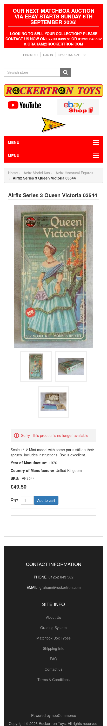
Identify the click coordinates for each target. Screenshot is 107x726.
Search (65, 72)
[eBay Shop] (78, 106)
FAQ (53, 658)
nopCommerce (64, 715)
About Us (53, 617)
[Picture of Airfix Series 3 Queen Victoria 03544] (53, 275)
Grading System (53, 627)
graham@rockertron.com (60, 587)
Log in (48, 54)
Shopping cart (72, 54)
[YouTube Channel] (29, 105)
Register (30, 54)
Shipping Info (53, 648)
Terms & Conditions (53, 679)
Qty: (14, 499)
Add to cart (46, 500)
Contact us (53, 669)
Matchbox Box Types (53, 638)
